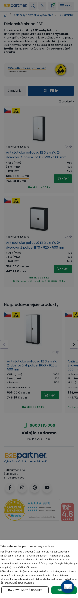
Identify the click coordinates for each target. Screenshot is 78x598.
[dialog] (39, 569)
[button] (39, 582)
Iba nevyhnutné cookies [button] (25, 590)
